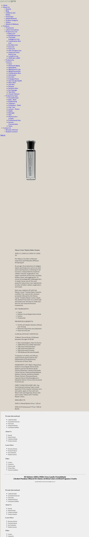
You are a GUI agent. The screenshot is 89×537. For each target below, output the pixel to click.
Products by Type (12, 96)
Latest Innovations (12, 30)
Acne (10, 64)
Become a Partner (12, 130)
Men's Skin (12, 82)
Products (6, 26)
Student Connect (12, 132)
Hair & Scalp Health (15, 81)
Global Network (11, 18)
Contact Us (7, 128)
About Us (6, 7)
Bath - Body (12, 100)
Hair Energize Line (14, 50)
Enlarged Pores (13, 79)
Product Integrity (12, 20)
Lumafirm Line (13, 56)
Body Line (11, 33)
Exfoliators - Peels (14, 105)
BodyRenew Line (14, 35)
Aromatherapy (13, 98)
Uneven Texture (13, 94)
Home (5, 5)
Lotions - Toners (13, 109)
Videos (8, 22)
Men (10, 115)
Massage (11, 113)
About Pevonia (12, 437)
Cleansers (11, 103)
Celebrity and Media (10, 14)
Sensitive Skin (13, 88)
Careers (10, 462)
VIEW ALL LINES (14, 58)
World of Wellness (12, 24)
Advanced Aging (14, 66)
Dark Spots (12, 75)
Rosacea (11, 86)
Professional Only (14, 120)
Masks (10, 111)
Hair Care (11, 107)
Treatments (10, 28)
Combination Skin (14, 73)
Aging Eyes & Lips (14, 69)
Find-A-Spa (9, 16)
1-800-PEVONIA (12, 419)
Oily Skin (11, 84)
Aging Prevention (14, 71)
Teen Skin (11, 92)
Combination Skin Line (14, 42)
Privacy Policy (11, 468)
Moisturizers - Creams (13, 117)
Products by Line (11, 32)
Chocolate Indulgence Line (13, 38)
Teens (10, 126)
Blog (7, 11)
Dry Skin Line (13, 45)
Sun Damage (12, 90)
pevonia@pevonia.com (13, 421)
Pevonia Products (12, 450)
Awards (8, 9)
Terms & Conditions (13, 470)
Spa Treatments (12, 452)
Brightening (12, 101)
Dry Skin (11, 77)
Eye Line (11, 47)
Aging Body (12, 67)
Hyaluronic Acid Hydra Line (13, 53)
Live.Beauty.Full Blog (13, 427)
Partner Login (11, 466)
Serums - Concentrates (13, 123)
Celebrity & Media (12, 439)
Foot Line (11, 49)
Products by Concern (10, 61)
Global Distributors (13, 425)
